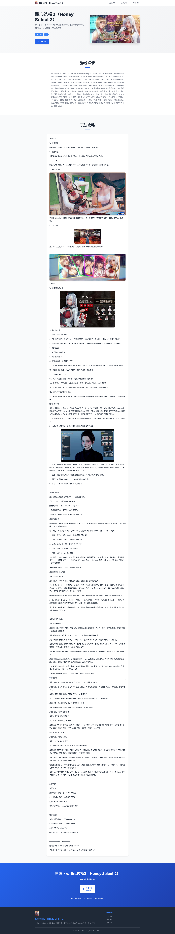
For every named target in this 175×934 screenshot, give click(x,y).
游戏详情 (112, 3)
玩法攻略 (124, 3)
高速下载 (136, 3)
